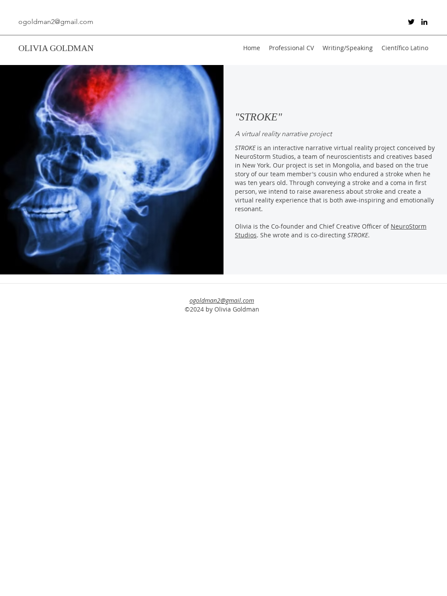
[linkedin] (424, 21)
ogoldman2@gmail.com (55, 21)
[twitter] (411, 21)
